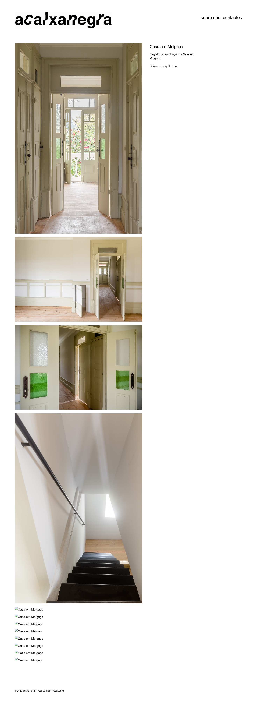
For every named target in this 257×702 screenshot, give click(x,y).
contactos (232, 17)
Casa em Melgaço (166, 46)
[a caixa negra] (32, 20)
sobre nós (210, 17)
